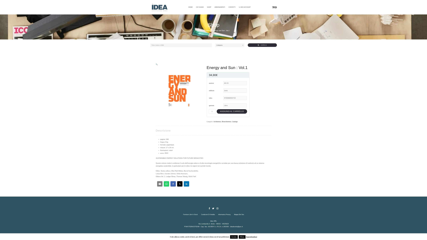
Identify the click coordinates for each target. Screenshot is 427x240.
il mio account (245, 7)
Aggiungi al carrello (232, 111)
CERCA (263, 45)
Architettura (207, 30)
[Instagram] (217, 208)
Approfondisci (251, 237)
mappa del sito (239, 214)
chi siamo (200, 7)
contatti (232, 7)
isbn (210, 98)
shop (209, 7)
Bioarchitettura (226, 121)
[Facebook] (209, 208)
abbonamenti (220, 7)
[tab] (163, 130)
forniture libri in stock (190, 214)
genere (211, 105)
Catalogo (235, 121)
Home (199, 30)
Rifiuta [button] (242, 237)
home (190, 7)
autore (211, 83)
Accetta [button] (233, 237)
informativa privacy (224, 214)
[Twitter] (213, 208)
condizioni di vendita (208, 214)
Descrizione (163, 130)
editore (211, 90)
